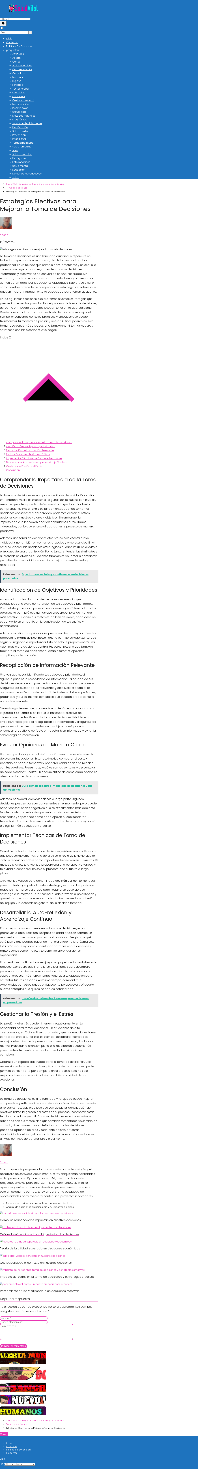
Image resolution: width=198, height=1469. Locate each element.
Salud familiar (20, 131)
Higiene (16, 81)
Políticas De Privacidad (20, 46)
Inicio (9, 38)
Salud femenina (21, 146)
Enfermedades (21, 162)
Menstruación (20, 104)
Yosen (4, 235)
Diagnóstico (19, 119)
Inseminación (20, 108)
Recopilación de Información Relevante (30, 450)
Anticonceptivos (22, 65)
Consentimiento (22, 69)
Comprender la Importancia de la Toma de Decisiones (39, 442)
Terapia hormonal (23, 143)
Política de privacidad (18, 1449)
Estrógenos (19, 158)
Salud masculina (22, 154)
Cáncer (16, 61)
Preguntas (11, 1452)
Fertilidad (17, 85)
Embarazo (18, 96)
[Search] (3, 23)
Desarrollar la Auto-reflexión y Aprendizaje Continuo (37, 462)
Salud (15, 177)
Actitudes (18, 54)
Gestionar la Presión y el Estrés (24, 466)
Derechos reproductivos (27, 173)
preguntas (12, 50)
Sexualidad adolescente (27, 123)
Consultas (18, 73)
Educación (18, 170)
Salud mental (20, 166)
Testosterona (20, 88)
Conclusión (13, 470)
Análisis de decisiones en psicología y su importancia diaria (40, 1207)
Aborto (16, 58)
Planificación (20, 127)
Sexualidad (19, 112)
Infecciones (19, 139)
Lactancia (18, 77)
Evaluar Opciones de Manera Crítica (28, 454)
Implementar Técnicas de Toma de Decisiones (34, 458)
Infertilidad (18, 92)
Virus (15, 150)
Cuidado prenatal (23, 100)
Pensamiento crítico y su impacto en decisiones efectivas (39, 1203)
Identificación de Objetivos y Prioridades (30, 446)
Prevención (19, 135)
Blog (2, 1464)
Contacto (12, 42)
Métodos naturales (23, 116)
